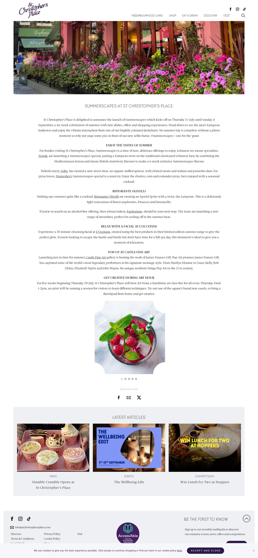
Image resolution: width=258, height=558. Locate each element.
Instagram (237, 9)
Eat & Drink (190, 15)
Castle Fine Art (96, 257)
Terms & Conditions (22, 539)
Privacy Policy (52, 534)
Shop (172, 15)
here (179, 550)
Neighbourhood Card (147, 15)
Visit (226, 15)
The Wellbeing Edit (129, 482)
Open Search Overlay (243, 16)
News (53, 476)
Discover (210, 15)
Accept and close (206, 550)
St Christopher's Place (33, 10)
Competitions (204, 476)
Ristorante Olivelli (106, 196)
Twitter (139, 397)
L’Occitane (103, 232)
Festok (43, 156)
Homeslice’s (64, 176)
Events (129, 476)
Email (128, 397)
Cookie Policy (52, 539)
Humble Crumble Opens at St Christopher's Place (53, 485)
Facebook (230, 9)
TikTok (244, 9)
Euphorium (134, 211)
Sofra (64, 171)
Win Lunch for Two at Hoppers (204, 482)
